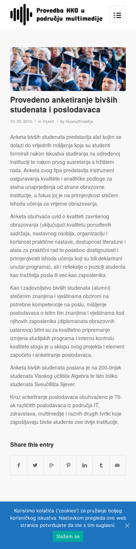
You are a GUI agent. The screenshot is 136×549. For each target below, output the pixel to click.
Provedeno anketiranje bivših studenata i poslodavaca (64, 104)
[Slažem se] (127, 525)
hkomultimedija (79, 121)
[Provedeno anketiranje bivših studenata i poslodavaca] (68, 69)
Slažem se (68, 536)
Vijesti (48, 121)
